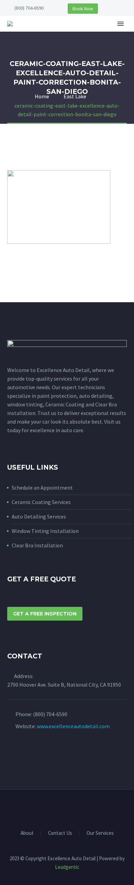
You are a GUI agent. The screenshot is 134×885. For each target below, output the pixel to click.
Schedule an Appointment (42, 487)
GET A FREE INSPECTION (45, 614)
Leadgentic (67, 867)
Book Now (82, 9)
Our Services (100, 833)
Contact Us (60, 833)
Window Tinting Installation (45, 530)
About (91, 34)
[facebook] (11, 753)
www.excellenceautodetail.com (73, 726)
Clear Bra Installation (37, 545)
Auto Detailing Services (39, 516)
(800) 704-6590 (29, 8)
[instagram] (24, 753)
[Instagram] (71, 808)
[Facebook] (62, 808)
